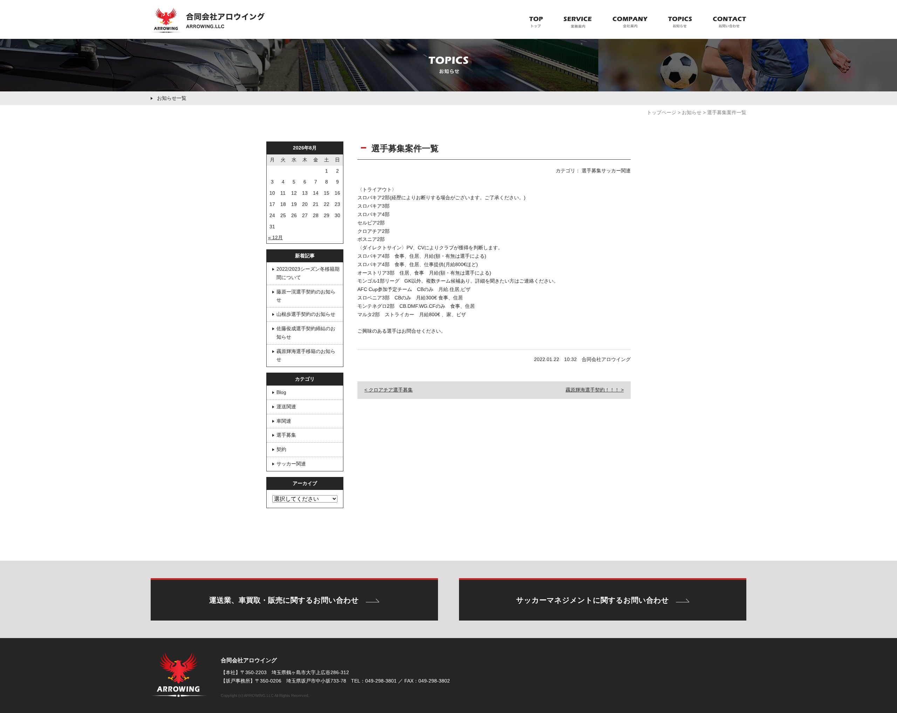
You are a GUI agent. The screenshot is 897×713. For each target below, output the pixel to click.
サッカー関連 (291, 463)
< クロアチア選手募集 (388, 390)
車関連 (283, 421)
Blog (281, 392)
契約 (281, 449)
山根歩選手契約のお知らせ (305, 314)
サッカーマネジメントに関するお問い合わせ (592, 600)
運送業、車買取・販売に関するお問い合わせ (284, 600)
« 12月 (275, 237)
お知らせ (691, 112)
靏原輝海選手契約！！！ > (595, 390)
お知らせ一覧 (171, 98)
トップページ (661, 112)
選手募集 (286, 435)
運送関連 (286, 406)
